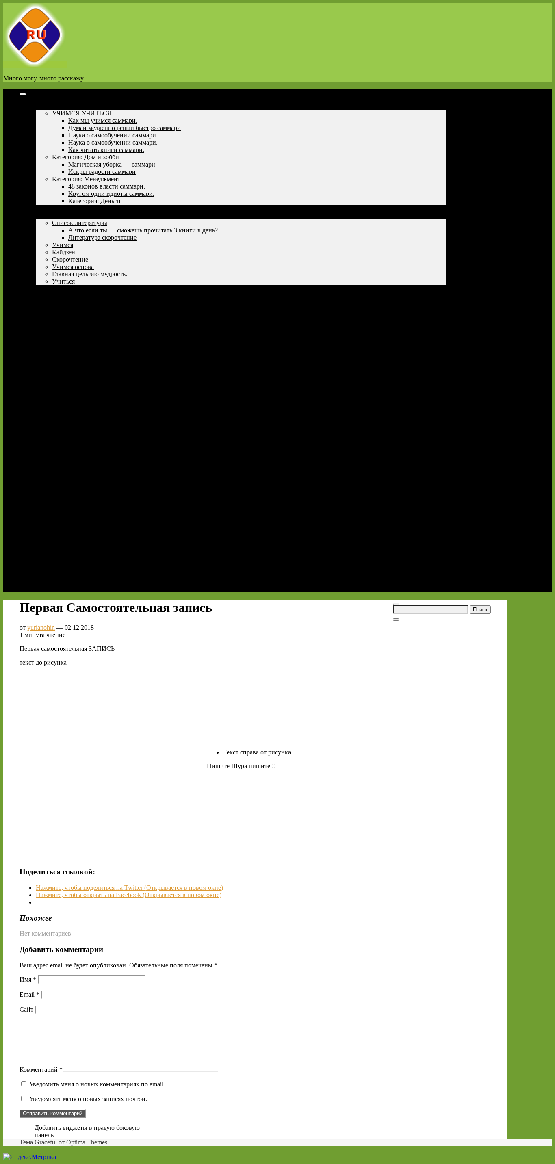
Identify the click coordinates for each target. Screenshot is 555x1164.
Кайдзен (63, 252)
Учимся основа (73, 266)
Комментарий (41, 1069)
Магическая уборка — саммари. (112, 164)
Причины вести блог (65, 208)
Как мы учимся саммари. (102, 120)
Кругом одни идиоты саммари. (111, 193)
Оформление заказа (63, 339)
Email (29, 994)
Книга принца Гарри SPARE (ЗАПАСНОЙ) (103, 325)
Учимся (46, 215)
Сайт (26, 1009)
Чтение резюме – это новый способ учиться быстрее (108, 310)
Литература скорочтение (102, 237)
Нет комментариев (45, 933)
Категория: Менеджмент (86, 179)
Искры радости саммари (102, 171)
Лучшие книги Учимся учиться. (80, 296)
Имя (28, 979)
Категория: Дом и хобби (85, 157)
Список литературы (79, 222)
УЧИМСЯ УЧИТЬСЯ (82, 113)
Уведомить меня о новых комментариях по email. (97, 1084)
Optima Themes (86, 1142)
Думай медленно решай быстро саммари (124, 127)
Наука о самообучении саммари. (113, 135)
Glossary (47, 332)
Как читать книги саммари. (106, 149)
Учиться (63, 281)
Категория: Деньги (94, 200)
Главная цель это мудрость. (89, 274)
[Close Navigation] (396, 619)
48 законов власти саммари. (106, 186)
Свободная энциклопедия (71, 317)
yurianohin (41, 627)
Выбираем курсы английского (77, 303)
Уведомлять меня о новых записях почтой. (88, 1098)
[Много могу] (35, 64)
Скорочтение (70, 259)
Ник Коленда (54, 288)
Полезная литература (65, 105)
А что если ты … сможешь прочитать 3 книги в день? (143, 230)
